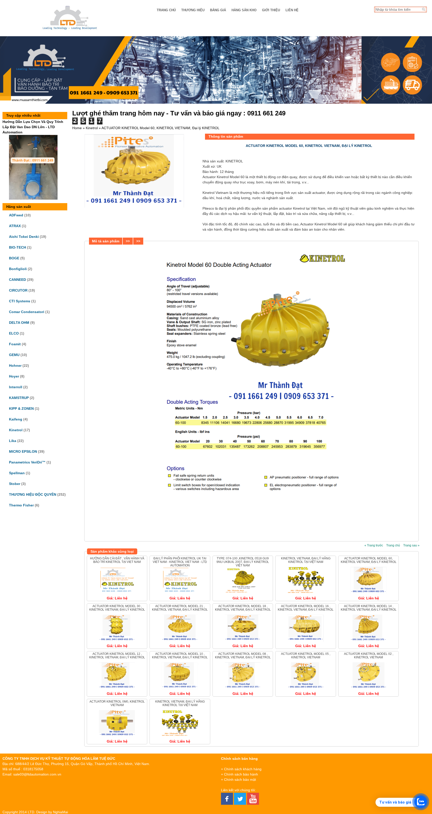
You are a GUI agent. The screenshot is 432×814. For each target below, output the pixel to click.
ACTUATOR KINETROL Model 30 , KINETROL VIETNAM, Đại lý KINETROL (117, 607)
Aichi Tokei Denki (24, 237)
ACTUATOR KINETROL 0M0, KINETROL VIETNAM (117, 703)
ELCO (14, 333)
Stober (14, 484)
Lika (12, 441)
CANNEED (17, 280)
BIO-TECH (17, 247)
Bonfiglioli (18, 269)
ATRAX (15, 226)
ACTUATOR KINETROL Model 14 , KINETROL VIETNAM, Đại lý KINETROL (368, 607)
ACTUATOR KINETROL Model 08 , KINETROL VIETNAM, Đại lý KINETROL (243, 655)
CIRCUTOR (18, 290)
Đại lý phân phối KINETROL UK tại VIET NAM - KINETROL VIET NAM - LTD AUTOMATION (180, 562)
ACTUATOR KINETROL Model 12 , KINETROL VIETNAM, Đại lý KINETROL (117, 655)
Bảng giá (218, 10)
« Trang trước (373, 545)
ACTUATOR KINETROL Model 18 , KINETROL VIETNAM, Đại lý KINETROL (243, 607)
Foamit (15, 344)
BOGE (14, 258)
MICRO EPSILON (23, 451)
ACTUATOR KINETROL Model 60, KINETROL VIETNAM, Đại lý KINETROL (368, 560)
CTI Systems (19, 301)
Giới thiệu (271, 10)
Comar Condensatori (26, 312)
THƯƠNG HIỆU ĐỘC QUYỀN (32, 494)
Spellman (17, 473)
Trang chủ (166, 10)
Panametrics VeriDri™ (27, 462)
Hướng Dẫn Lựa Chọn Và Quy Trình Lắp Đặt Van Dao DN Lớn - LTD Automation (32, 127)
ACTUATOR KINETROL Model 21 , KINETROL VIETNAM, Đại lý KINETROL (180, 607)
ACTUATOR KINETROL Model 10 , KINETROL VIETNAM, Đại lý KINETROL (180, 655)
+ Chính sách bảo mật (238, 780)
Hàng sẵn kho (244, 10)
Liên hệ (292, 10)
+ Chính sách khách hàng (241, 769)
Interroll (15, 387)
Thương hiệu (192, 10)
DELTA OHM (19, 323)
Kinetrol (15, 430)
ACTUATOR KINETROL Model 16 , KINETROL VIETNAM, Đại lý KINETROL (306, 607)
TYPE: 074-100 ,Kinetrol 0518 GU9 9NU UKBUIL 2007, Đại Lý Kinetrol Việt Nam (242, 562)
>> (128, 241)
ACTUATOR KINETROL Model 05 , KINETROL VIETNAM (305, 655)
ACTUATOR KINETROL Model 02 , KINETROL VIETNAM (368, 655)
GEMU (14, 355)
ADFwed (16, 215)
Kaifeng (15, 419)
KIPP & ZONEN (21, 408)
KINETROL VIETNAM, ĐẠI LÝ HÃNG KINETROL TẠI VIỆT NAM (305, 560)
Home (77, 128)
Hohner (15, 366)
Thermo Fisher (21, 505)
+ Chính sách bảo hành (239, 774)
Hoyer (14, 376)
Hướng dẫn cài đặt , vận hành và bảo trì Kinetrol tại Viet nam (117, 560)
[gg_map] (386, 781)
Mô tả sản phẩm (105, 241)
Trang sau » (411, 545)
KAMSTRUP (19, 398)
